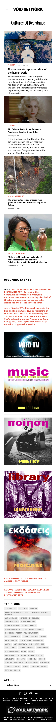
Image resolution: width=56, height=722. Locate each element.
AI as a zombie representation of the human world (27, 70)
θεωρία (25, 666)
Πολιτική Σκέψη (31, 663)
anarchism (23, 608)
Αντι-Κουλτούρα (20, 644)
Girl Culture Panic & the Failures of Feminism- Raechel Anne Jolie (25, 131)
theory (43, 637)
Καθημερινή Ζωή (12, 655)
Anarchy (33, 608)
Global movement (16, 196)
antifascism (25, 618)
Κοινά (23, 655)
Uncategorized (11, 640)
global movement (12, 625)
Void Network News (16, 253)
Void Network (8, 717)
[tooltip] (20, 693)
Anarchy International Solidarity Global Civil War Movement (27, 613)
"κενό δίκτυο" (10, 608)
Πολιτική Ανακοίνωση (14, 663)
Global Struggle (29, 625)
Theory (11, 65)
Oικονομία (9, 633)
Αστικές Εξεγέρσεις (26, 648)
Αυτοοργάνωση (43, 648)
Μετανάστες (10, 659)
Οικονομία (31, 659)
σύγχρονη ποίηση (12, 670)
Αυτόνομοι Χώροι (12, 651)
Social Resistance (30, 637)
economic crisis (12, 622)
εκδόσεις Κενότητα (13, 666)
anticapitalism (11, 618)
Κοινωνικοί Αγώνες (36, 655)
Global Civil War (28, 622)
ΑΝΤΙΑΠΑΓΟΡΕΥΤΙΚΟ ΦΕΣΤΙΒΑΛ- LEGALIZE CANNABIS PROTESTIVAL (25, 579)
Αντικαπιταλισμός (36, 644)
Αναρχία (8, 644)
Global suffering (12, 629)
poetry (19, 633)
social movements (12, 637)
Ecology (35, 618)
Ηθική (23, 651)
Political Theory (31, 633)
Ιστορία (31, 651)
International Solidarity (32, 629)
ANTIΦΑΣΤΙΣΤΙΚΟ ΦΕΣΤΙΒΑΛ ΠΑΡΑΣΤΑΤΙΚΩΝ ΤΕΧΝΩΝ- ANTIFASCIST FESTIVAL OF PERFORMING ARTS (26, 592)
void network (25, 640)
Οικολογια (21, 659)
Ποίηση (42, 659)
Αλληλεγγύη (38, 640)
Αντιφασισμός (11, 648)
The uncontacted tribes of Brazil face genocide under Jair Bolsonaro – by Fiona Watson (27, 202)
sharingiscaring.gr (45, 719)
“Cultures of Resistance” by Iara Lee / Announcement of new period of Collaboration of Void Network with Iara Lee (27, 260)
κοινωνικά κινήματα (39, 666)
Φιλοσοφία (44, 663)
